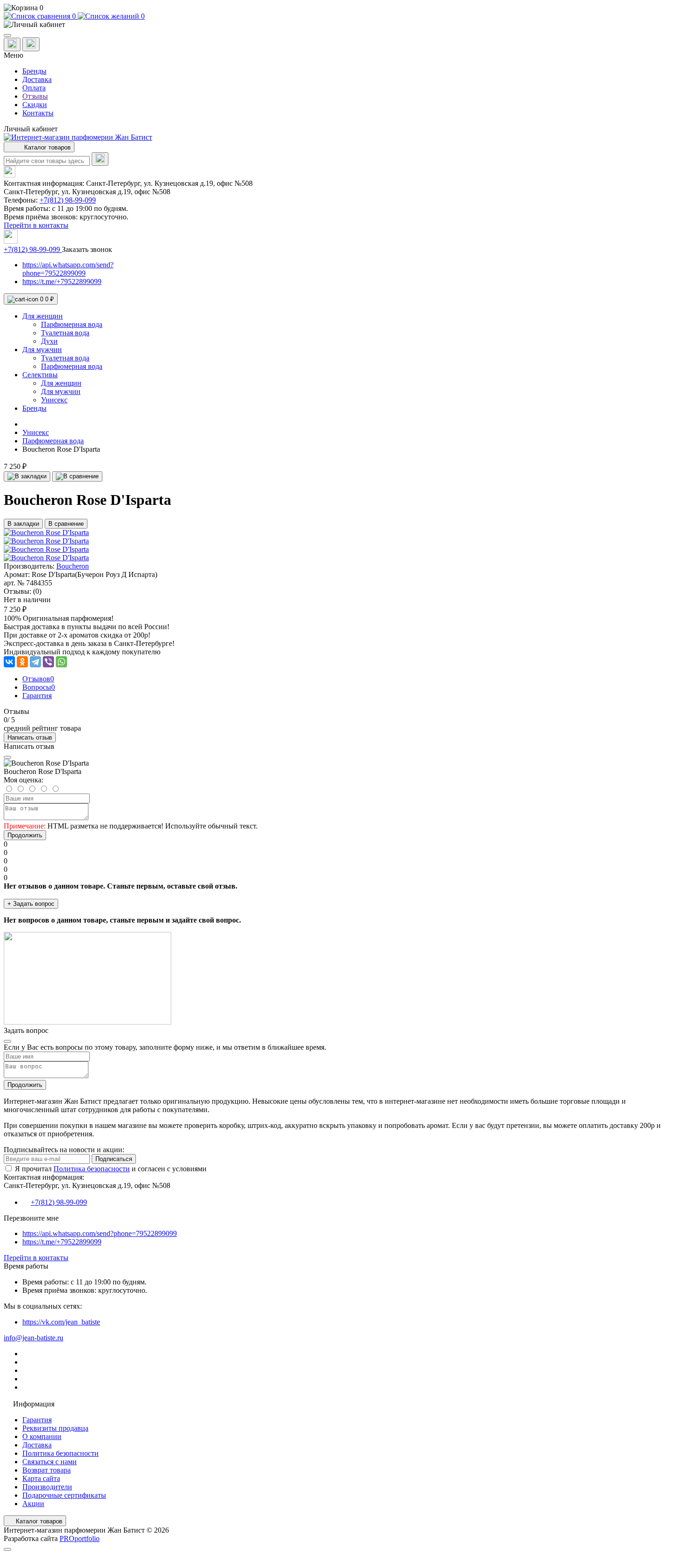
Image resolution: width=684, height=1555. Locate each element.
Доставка (37, 79)
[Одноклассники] (22, 661)
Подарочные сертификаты (64, 1495)
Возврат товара (46, 1470)
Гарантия (37, 1420)
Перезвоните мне (31, 1218)
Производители (47, 1487)
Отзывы (35, 96)
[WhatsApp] (61, 661)
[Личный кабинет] (342, 24)
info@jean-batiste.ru (33, 1338)
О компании (41, 1436)
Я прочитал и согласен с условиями (111, 1169)
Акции (33, 1503)
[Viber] (48, 661)
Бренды (34, 71)
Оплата (34, 88)
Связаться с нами (49, 1462)
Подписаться (113, 1158)
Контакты (38, 113)
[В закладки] (27, 476)
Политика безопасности (92, 1169)
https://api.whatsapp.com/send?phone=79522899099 (68, 269)
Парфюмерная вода (53, 441)
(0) (37, 591)
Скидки (34, 105)
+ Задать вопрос (30, 903)
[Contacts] (31, 44)
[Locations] (12, 44)
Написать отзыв (29, 737)
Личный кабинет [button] (31, 129)
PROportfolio (80, 1538)
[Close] (7, 757)
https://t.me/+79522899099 (61, 281)
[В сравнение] (77, 476)
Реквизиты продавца (55, 1428)
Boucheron (72, 566)
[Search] (100, 159)
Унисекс (35, 432)
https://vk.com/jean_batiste (61, 1322)
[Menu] (7, 35)
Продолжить (24, 835)
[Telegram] (35, 661)
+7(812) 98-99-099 (68, 200)
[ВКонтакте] (9, 661)
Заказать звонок (87, 249)
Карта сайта (41, 1478)
